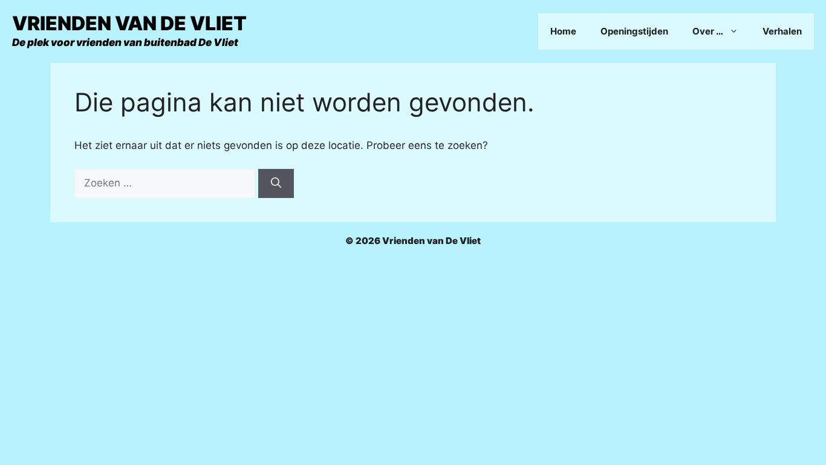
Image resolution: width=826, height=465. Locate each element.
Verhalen (782, 31)
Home (563, 31)
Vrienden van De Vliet (129, 23)
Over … (707, 31)
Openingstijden (634, 31)
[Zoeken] (276, 183)
